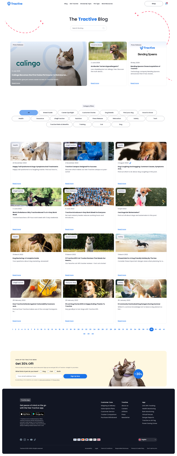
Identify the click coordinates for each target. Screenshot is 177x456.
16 (63, 329)
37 (147, 329)
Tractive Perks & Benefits (59, 124)
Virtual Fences (147, 414)
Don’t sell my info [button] (152, 448)
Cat (101, 124)
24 (94, 329)
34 (135, 329)
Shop (154, 4)
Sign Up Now (75, 376)
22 (86, 329)
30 (119, 329)
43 (88, 334)
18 (71, 329)
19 (74, 329)
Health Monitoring (149, 409)
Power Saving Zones (149, 423)
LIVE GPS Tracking (148, 406)
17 (67, 329)
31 (123, 329)
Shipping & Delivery (108, 406)
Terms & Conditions (106, 448)
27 (107, 329)
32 (127, 329)
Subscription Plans (108, 409)
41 (164, 329)
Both (59, 371)
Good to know (147, 113)
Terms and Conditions (44, 380)
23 (90, 329)
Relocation (117, 118)
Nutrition (78, 118)
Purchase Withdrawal (109, 417)
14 (56, 329)
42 (84, 334)
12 (48, 329)
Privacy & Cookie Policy (137, 448)
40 (160, 329)
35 (139, 329)
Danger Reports (148, 417)
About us (125, 406)
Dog (120, 124)
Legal (96, 448)
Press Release (98, 118)
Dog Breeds (109, 113)
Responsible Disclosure (121, 448)
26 (103, 329)
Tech (155, 118)
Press (124, 414)
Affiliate (124, 411)
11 (44, 329)
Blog (65, 4)
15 (59, 329)
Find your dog (128, 113)
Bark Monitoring (148, 411)
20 (78, 329)
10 (41, 329)
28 (111, 329)
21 (82, 329)
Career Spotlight (68, 113)
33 (131, 329)
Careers (125, 409)
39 (156, 329)
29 (115, 329)
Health (21, 118)
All (29, 113)
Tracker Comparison (108, 414)
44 (93, 334)
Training (82, 124)
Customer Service (107, 411)
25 (98, 329)
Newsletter (126, 417)
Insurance (40, 118)
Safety (136, 118)
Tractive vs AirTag (149, 420)
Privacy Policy (56, 380)
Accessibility (88, 448)
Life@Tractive (59, 118)
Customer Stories (89, 113)
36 (143, 329)
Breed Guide (47, 113)
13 (52, 329)
